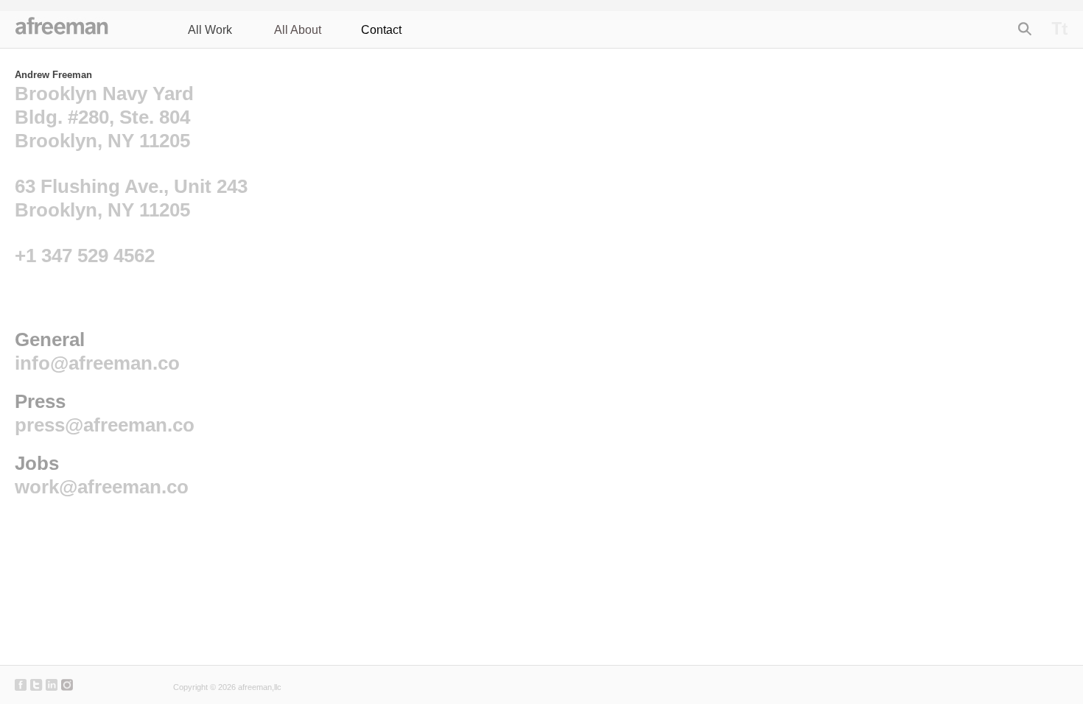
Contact (381, 30)
